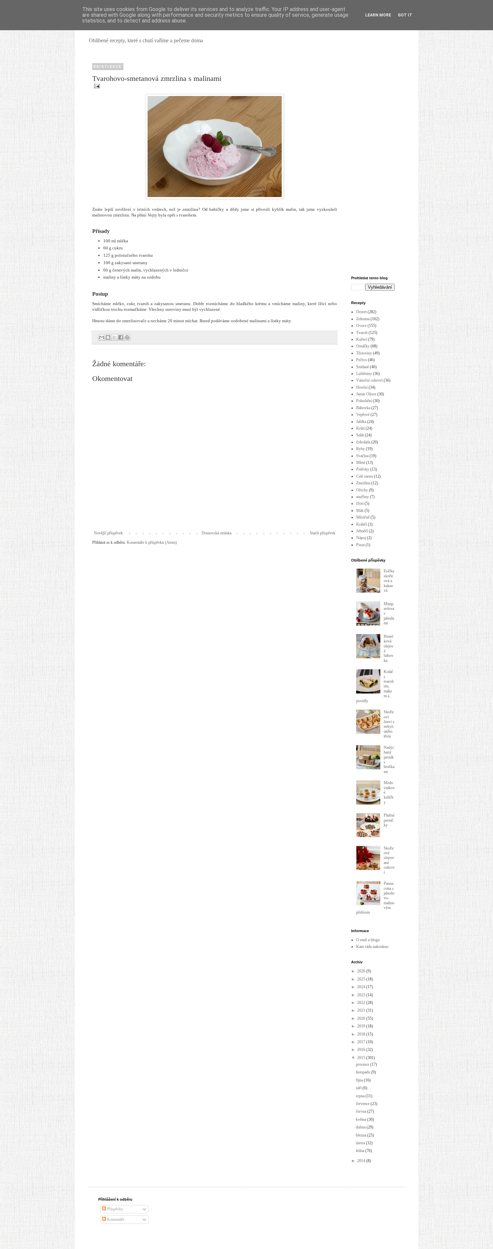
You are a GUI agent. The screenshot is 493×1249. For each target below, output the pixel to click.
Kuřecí (361, 339)
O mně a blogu (368, 940)
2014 (361, 1160)
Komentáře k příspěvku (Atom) (152, 542)
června (361, 1111)
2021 (361, 1010)
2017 (361, 1042)
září (359, 1088)
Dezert (361, 311)
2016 (361, 1049)
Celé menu (364, 476)
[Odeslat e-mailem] (101, 337)
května (361, 1119)
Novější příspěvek (108, 533)
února (361, 1143)
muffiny (362, 496)
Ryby (360, 448)
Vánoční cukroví (369, 380)
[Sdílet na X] (114, 337)
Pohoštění (364, 400)
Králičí (361, 524)
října (360, 1080)
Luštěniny (364, 373)
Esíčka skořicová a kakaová (389, 581)
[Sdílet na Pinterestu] (127, 337)
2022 (361, 1002)
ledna (360, 1150)
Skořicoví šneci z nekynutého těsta (389, 724)
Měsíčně (363, 517)
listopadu (363, 1072)
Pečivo (361, 359)
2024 (361, 986)
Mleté (360, 462)
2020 (361, 1018)
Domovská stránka (216, 533)
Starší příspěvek (322, 533)
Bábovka (363, 407)
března (361, 1135)
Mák (360, 510)
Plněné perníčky (389, 820)
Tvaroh (362, 332)
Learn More (378, 15)
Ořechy (362, 490)
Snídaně (362, 367)
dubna (361, 1127)
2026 (361, 971)
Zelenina (363, 319)
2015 (361, 1057)
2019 (361, 1026)
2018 (361, 1034)
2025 (361, 979)
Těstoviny (364, 353)
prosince (363, 1064)
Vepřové (363, 414)
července (363, 1103)
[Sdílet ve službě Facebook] (120, 337)
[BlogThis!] (108, 337)
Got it (405, 15)
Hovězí (362, 387)
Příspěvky (114, 1209)
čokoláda (363, 442)
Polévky (362, 469)
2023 (361, 995)
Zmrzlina (363, 483)
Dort (360, 503)
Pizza (360, 544)
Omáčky (363, 346)
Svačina (362, 455)
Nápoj (361, 537)
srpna (361, 1096)
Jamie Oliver (366, 394)
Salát (360, 435)
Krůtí (360, 428)
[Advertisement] (373, 165)
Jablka (361, 421)
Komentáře (115, 1219)
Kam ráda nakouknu (372, 946)
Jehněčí (362, 531)
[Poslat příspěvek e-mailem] (96, 86)
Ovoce (361, 325)
